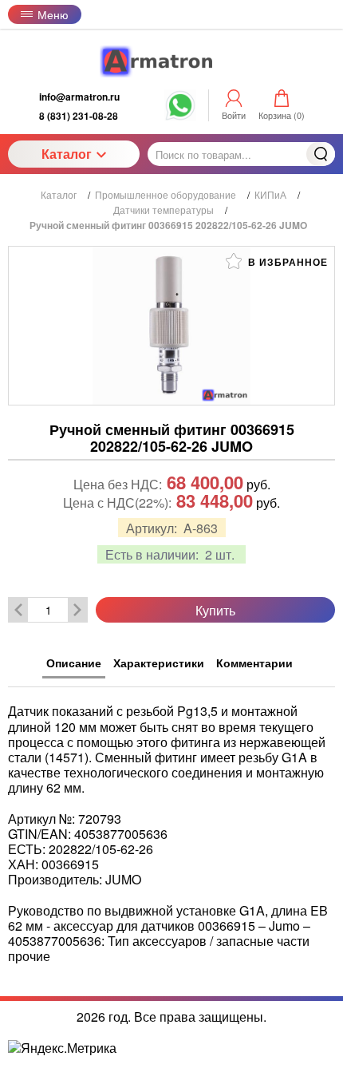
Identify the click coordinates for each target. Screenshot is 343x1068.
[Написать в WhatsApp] (180, 114)
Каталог (66, 153)
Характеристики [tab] (158, 662)
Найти (320, 154)
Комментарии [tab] (254, 662)
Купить (215, 610)
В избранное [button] (286, 262)
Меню (53, 14)
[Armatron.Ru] (171, 61)
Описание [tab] (73, 662)
